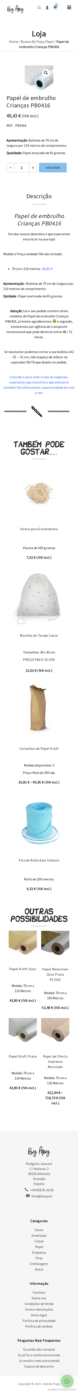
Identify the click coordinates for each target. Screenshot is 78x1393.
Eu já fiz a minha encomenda (39, 1355)
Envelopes (39, 1235)
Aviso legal (39, 1315)
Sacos (39, 1230)
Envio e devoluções (39, 1309)
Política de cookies (39, 1326)
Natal (39, 1269)
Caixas (39, 1241)
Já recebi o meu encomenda (39, 1360)
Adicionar (53, 168)
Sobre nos (39, 1298)
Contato (39, 1292)
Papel (49, 41)
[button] (46, 73)
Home (13, 41)
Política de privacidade (39, 1320)
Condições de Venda (39, 1303)
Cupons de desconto (39, 1366)
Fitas (39, 1258)
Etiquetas (39, 1252)
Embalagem (39, 1263)
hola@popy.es (41, 1196)
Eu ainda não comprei (39, 1349)
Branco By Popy (32, 41)
